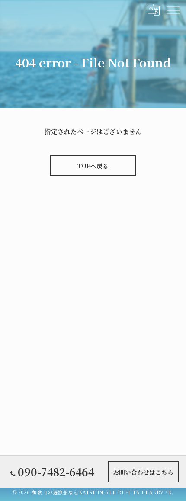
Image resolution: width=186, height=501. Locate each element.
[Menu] (173, 9)
